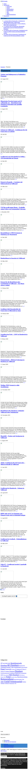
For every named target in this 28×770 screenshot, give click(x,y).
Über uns (6, 744)
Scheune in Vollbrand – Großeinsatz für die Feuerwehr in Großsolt (14, 130)
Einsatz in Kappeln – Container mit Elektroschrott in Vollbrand (11, 182)
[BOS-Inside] (14, 1)
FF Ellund (13, 669)
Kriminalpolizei (23, 673)
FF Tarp (23, 669)
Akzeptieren (3, 756)
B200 (6, 663)
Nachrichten (6, 5)
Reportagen (6, 15)
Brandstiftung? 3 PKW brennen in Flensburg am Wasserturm (11, 233)
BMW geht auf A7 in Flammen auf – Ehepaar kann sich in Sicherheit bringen (13, 514)
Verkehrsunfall (16, 681)
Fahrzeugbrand (24, 667)
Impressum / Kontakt (8, 747)
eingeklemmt (17, 667)
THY (2, 682)
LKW (2, 675)
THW (8, 13)
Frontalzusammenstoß (5, 673)
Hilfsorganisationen (11, 14)
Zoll (8, 11)
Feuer (3, 669)
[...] (3, 98)
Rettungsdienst (10, 9)
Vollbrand (7, 683)
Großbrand (12, 673)
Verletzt (24, 681)
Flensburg (19, 671)
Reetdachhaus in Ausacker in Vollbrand (13, 258)
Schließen (3, 768)
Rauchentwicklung (22, 677)
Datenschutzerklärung (9, 745)
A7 (1, 663)
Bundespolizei (10, 10)
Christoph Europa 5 (6, 667)
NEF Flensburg (14, 675)
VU (15, 683)
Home (5, 3)
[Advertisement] (14, 52)
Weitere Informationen (20, 754)
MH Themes (4, 750)
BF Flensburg (13, 665)
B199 (4, 663)
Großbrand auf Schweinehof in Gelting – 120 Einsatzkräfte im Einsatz (13, 157)
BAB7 (9, 663)
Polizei (8, 7)
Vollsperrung (11, 683)
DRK (12, 667)
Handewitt (18, 673)
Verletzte (3, 683)
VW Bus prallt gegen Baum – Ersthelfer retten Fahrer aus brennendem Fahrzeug (13, 208)
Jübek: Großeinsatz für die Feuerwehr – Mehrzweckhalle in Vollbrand (13, 463)
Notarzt (2, 677)
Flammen (12, 671)
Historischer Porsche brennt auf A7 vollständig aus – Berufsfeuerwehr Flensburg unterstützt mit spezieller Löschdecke (11, 103)
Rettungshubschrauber (18, 679)
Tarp (23, 679)
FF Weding (6, 671)
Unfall (7, 681)
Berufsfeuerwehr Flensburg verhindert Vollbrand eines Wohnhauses (12, 411)
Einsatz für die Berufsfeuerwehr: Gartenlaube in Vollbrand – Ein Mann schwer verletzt (12, 283)
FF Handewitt (18, 669)
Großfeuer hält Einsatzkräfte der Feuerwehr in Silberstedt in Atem (11, 309)
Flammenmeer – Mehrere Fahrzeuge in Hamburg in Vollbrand (12, 360)
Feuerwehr (9, 6)
